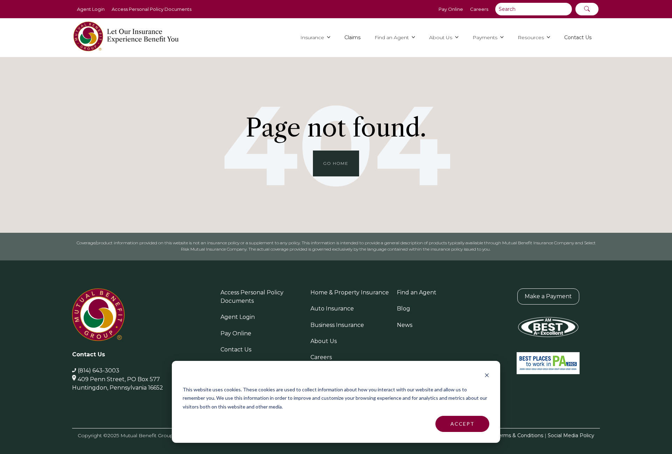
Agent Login (91, 9)
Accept (462, 424)
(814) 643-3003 (98, 370)
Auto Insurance (332, 308)
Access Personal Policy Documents (151, 9)
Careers (479, 9)
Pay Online (451, 9)
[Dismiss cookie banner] (486, 376)
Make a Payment (548, 296)
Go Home (336, 163)
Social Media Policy (571, 435)
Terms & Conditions (519, 435)
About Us (323, 341)
